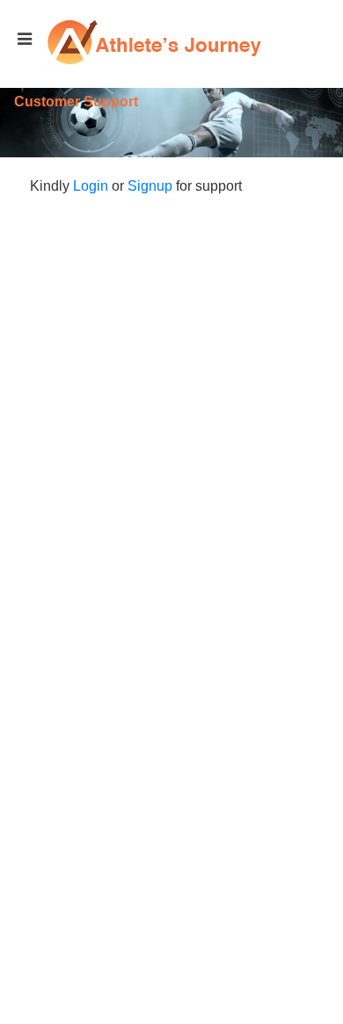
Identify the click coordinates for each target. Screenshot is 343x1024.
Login (90, 185)
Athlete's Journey (154, 42)
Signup (150, 185)
